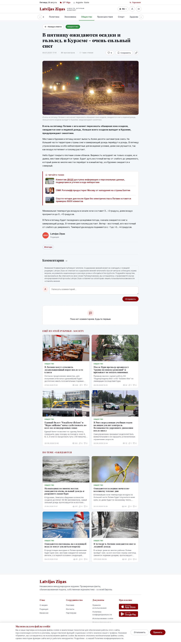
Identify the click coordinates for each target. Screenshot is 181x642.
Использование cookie (102, 618)
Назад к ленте (55, 26)
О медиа (44, 605)
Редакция (44, 609)
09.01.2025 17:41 (49, 52)
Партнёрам (71, 613)
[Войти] (132, 9)
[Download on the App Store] (128, 606)
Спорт (121, 17)
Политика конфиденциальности (102, 613)
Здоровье (135, 17)
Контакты (70, 609)
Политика (54, 17)
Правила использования (99, 606)
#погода (48, 247)
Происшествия (105, 17)
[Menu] (138, 9)
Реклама (70, 605)
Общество (86, 17)
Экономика (70, 17)
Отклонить (139, 632)
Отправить (130, 299)
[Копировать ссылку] (136, 52)
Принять (157, 632)
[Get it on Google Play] (128, 614)
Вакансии (44, 613)
